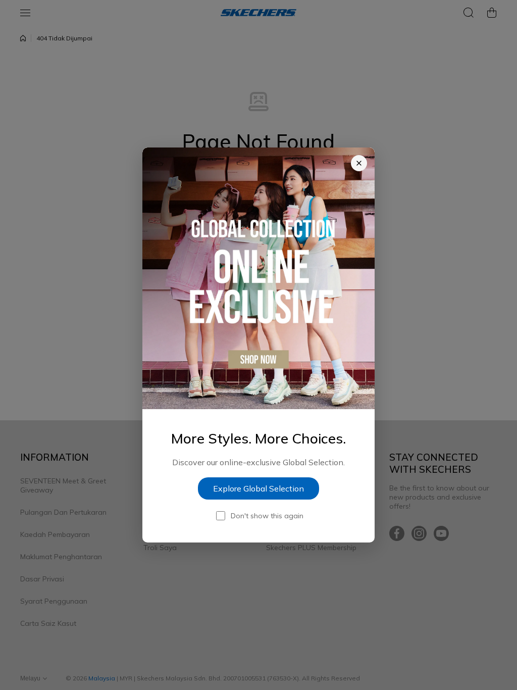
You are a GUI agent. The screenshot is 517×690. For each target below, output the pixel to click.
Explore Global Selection (258, 488)
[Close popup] (359, 163)
